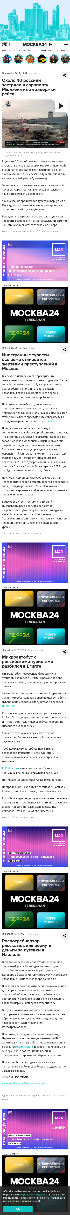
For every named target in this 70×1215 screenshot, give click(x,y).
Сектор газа (59, 1096)
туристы (6, 231)
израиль (47, 1096)
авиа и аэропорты (51, 231)
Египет (16, 817)
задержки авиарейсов (24, 231)
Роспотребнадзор (20, 1096)
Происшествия (35, 650)
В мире (32, 348)
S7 (38, 231)
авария (24, 817)
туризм (5, 1096)
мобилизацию (24, 1047)
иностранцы (8, 533)
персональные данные (33, 1194)
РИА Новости (10, 768)
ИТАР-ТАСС (45, 421)
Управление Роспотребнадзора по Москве (23, 1083)
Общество (33, 934)
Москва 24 (35, 44)
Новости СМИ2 (10, 285)
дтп (32, 817)
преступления (23, 533)
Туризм (33, 73)
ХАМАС (5, 1099)
